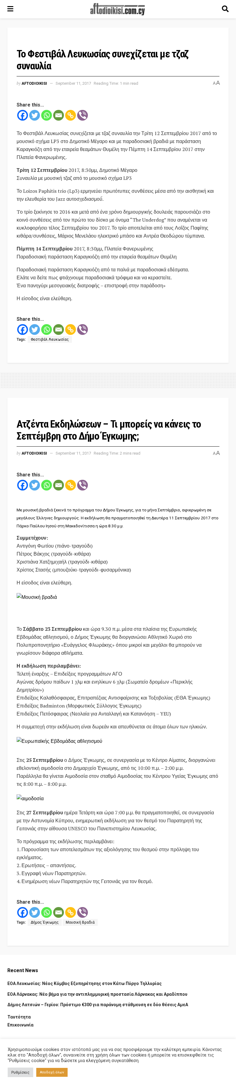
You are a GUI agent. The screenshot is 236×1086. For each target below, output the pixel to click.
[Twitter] (34, 115)
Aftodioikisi (34, 83)
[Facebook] (22, 115)
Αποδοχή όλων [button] (52, 1072)
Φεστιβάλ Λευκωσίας (50, 339)
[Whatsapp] (46, 115)
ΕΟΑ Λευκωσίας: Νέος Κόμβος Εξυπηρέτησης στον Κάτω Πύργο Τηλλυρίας (84, 983)
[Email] (58, 115)
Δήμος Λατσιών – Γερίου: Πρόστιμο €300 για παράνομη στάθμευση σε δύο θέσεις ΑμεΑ (97, 1004)
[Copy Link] (70, 115)
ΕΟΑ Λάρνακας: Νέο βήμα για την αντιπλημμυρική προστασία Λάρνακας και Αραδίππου (97, 994)
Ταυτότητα (19, 1016)
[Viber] (82, 115)
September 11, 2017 (73, 83)
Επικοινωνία (20, 1024)
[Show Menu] (10, 9)
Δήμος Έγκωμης (45, 922)
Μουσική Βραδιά (80, 922)
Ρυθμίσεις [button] (20, 1072)
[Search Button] (225, 9)
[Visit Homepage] (117, 9)
